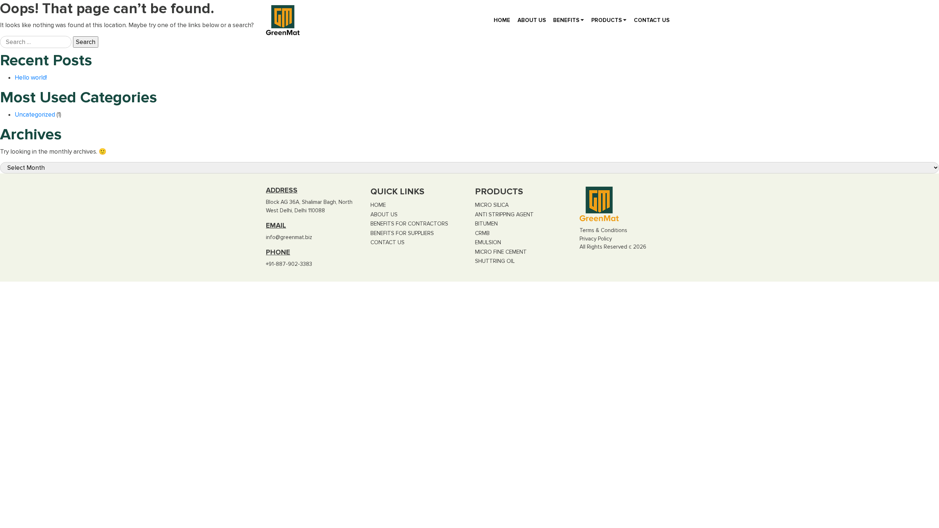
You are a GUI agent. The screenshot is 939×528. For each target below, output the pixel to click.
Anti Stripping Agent (504, 214)
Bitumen (486, 223)
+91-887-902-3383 (289, 264)
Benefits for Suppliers (402, 233)
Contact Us (651, 20)
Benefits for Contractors (409, 223)
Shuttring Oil (495, 261)
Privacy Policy (596, 238)
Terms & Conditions (603, 230)
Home (502, 20)
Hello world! (31, 77)
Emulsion (488, 242)
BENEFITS (567, 20)
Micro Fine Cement (501, 252)
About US (532, 20)
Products (607, 20)
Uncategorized (35, 114)
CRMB (482, 233)
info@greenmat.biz (289, 237)
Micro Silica (492, 205)
